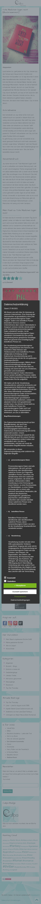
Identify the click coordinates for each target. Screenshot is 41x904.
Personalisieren (20, 596)
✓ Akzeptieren (20, 585)
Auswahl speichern (20, 592)
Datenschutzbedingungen (20, 600)
